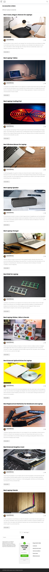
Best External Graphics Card (14, 447)
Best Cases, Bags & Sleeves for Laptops (18, 15)
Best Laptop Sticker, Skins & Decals (16, 317)
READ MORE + (6, 52)
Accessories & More (7, 37)
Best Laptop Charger (11, 231)
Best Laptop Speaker (11, 188)
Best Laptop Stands (11, 490)
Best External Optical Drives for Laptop (18, 361)
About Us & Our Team (37, 548)
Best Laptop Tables (10, 58)
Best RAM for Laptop (11, 274)
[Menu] (1, 1)
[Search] (47, 1)
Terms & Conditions (36, 550)
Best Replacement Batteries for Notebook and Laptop (23, 404)
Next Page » (26, 532)
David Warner (10, 39)
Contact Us (35, 545)
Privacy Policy (35, 553)
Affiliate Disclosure (36, 555)
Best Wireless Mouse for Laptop (15, 144)
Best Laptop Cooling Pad (13, 101)
